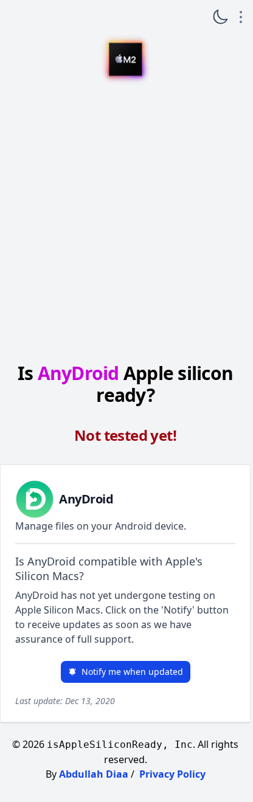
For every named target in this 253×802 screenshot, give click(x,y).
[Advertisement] (125, 221)
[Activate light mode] (220, 17)
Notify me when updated (132, 671)
